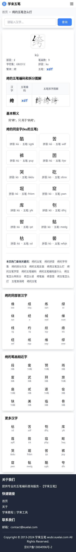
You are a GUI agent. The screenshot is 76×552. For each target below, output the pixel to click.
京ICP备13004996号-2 (38, 547)
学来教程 (7, 512)
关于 (5, 507)
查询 (65, 22)
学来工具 (22, 512)
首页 (5, 12)
